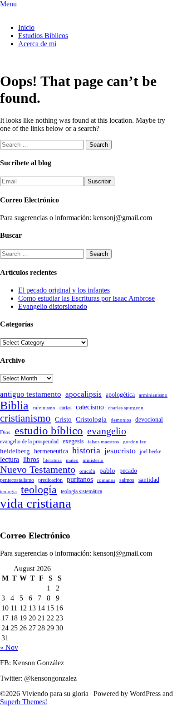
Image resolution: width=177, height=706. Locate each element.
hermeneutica (51, 451)
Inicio (26, 27)
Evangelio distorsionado (52, 306)
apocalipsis (83, 394)
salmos (126, 480)
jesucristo (120, 450)
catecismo (90, 407)
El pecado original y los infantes (64, 290)
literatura (52, 460)
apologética (120, 394)
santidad (148, 479)
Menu (8, 4)
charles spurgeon (125, 407)
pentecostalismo (17, 480)
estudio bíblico (49, 430)
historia (86, 450)
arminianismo (153, 395)
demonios (121, 420)
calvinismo (44, 407)
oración (87, 471)
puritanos (80, 479)
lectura (9, 459)
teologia (8, 491)
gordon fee (134, 441)
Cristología (91, 419)
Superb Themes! (23, 702)
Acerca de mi (37, 44)
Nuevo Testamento (37, 469)
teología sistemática (81, 491)
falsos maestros (103, 441)
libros (31, 459)
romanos (106, 480)
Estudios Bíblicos (43, 35)
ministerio (93, 460)
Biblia (14, 405)
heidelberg (15, 451)
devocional (149, 419)
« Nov (9, 647)
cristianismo (25, 418)
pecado (128, 470)
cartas (65, 407)
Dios (5, 432)
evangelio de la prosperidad (29, 441)
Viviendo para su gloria (33, 12)
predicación (50, 480)
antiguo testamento (30, 394)
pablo (107, 470)
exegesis (73, 441)
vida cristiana (35, 503)
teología (39, 489)
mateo (72, 460)
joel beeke (150, 451)
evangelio (106, 431)
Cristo (63, 419)
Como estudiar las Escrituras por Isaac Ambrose (86, 298)
